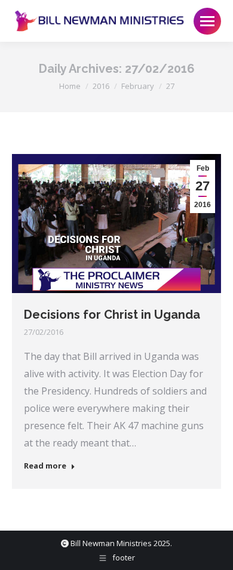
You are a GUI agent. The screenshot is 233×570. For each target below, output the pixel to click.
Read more (45, 466)
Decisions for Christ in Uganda (112, 314)
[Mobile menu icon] (207, 21)
